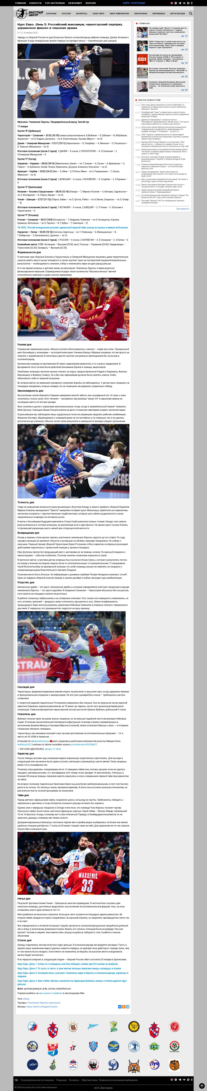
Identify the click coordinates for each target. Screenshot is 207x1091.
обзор (26, 998)
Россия (66, 13)
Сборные (51, 13)
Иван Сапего (33, 1006)
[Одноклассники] (123, 1006)
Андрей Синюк (49, 1006)
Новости (35, 3)
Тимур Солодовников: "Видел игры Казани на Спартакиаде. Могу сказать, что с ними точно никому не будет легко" (164, 174)
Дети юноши (177, 13)
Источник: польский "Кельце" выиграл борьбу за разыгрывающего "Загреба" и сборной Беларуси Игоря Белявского (163, 159)
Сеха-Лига (98, 13)
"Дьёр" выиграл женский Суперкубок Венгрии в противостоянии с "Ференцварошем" (160, 191)
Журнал (91, 3)
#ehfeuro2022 (24, 744)
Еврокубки (140, 13)
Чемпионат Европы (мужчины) (44, 1002)
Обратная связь (89, 1080)
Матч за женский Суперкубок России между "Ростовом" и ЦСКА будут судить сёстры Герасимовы (164, 180)
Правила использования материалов (118, 1080)
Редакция (61, 1080)
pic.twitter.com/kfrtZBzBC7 (83, 744)
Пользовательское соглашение (37, 1080)
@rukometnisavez (40, 741)
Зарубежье (158, 13)
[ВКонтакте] (120, 1006)
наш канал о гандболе (50, 993)
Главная (20, 3)
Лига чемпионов (119, 13)
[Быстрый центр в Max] (188, 3)
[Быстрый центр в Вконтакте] (184, 3)
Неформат (75, 3)
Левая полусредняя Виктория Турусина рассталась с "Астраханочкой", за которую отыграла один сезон (162, 186)
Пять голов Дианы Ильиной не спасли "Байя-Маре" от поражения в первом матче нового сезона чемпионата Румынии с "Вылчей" (163, 107)
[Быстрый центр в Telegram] (180, 3)
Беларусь (81, 13)
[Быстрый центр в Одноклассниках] (191, 3)
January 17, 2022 (52, 749)
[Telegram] (127, 1006)
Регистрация (138, 3)
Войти (126, 3)
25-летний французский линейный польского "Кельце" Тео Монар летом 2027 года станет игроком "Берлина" (164, 196)
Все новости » (183, 209)
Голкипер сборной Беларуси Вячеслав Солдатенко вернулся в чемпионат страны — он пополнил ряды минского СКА (162, 166)
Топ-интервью (55, 3)
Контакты (74, 1080)
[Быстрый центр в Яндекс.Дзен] (176, 3)
